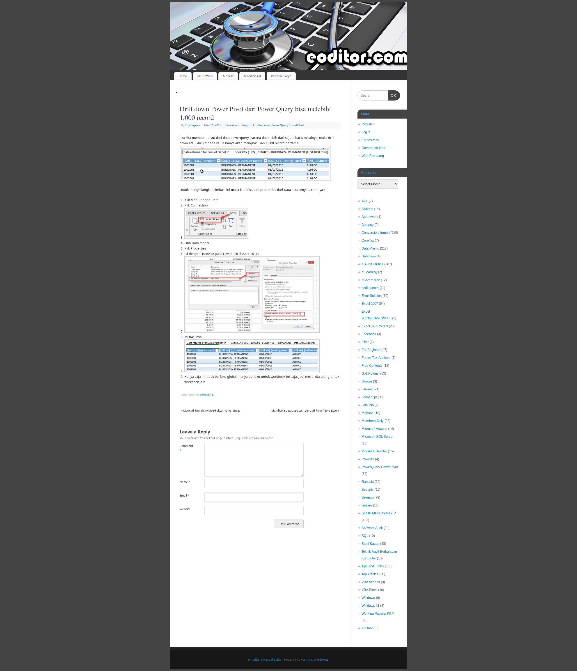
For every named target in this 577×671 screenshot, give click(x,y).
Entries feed (370, 140)
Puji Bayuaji (192, 125)
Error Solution (372, 296)
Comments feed (373, 148)
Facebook (369, 334)
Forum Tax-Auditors (376, 358)
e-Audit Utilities (372, 264)
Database (369, 256)
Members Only (373, 421)
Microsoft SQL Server (378, 436)
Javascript (369, 397)
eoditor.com (370, 288)
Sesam (367, 505)
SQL (365, 536)
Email (184, 495)
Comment (186, 448)
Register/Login (281, 76)
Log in (366, 132)
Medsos (367, 413)
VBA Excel (369, 590)
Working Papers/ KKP (378, 613)
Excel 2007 (370, 303)
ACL (365, 201)
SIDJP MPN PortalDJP (379, 513)
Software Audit (372, 528)
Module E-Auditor (374, 451)
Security (368, 489)
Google (367, 381)
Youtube (367, 628)
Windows (368, 598)
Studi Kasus (370, 543)
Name (185, 482)
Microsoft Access (374, 429)
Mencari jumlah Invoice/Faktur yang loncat (210, 410)
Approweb (369, 217)
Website (185, 509)
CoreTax (368, 240)
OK (392, 95)
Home (183, 76)
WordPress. (321, 660)
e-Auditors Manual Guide (264, 660)
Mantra (305, 660)
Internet (367, 389)
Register (368, 124)
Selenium (368, 497)
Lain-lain (368, 405)
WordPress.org (373, 156)
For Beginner (261, 125)
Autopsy (368, 225)
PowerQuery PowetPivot (287, 125)
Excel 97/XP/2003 (375, 326)
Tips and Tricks (373, 566)
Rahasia (368, 481)
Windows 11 (370, 605)
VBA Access (371, 582)
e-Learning (369, 272)
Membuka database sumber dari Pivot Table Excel (305, 410)
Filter (365, 342)
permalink (206, 395)
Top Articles (370, 574)
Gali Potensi (370, 373)
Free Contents (372, 365)
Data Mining (370, 248)
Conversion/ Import (238, 125)
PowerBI (368, 459)
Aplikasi (367, 209)
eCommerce (371, 280)
